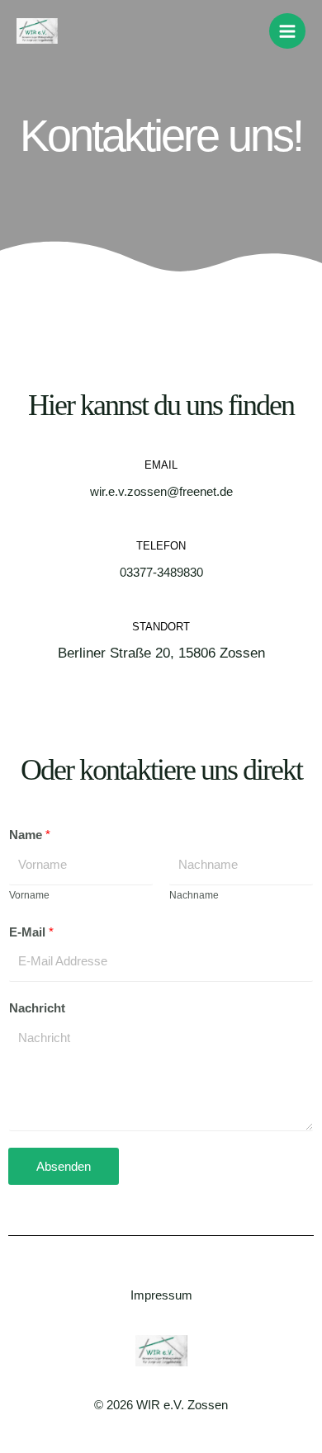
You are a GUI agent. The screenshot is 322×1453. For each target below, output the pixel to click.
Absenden (63, 1166)
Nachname (194, 895)
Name (29, 835)
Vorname (29, 895)
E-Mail (31, 932)
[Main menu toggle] (287, 31)
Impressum (161, 1295)
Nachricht (37, 1008)
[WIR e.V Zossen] (37, 31)
